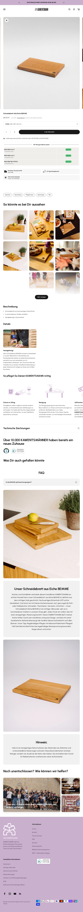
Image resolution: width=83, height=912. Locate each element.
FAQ (50, 194)
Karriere (34, 843)
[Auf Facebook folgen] (4, 893)
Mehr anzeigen (41, 297)
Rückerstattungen (9, 874)
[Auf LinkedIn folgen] (20, 893)
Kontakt (34, 832)
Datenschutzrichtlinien (10, 871)
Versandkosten (21, 118)
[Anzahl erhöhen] (15, 132)
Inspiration (7, 194)
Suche (34, 829)
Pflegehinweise (29, 194)
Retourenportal (37, 846)
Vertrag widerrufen (9, 867)
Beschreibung (18, 194)
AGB (4, 881)
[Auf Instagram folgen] (9, 893)
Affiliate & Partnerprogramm (41, 849)
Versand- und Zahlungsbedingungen (15, 878)
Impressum (6, 864)
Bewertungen (41, 194)
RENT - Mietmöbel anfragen (41, 853)
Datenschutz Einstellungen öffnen (14, 885)
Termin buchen (37, 836)
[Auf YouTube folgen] (15, 893)
